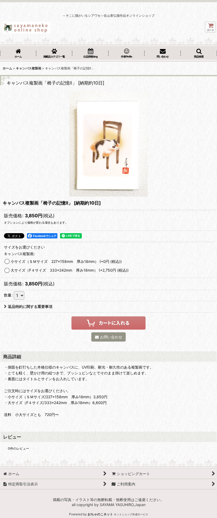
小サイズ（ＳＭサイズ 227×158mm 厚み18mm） (66, 261)
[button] (199, 53)
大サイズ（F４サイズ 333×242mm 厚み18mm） (70, 270)
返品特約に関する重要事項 (30, 306)
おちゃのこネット (100, 514)
